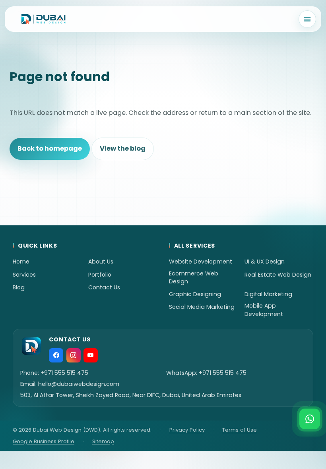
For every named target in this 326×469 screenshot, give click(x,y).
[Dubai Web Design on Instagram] (73, 355)
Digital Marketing (268, 294)
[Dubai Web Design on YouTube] (90, 355)
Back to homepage (49, 148)
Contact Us (104, 287)
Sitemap (103, 441)
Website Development (200, 262)
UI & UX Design (264, 262)
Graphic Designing (195, 294)
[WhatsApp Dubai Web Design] (309, 419)
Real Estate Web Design (277, 275)
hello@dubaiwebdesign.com (78, 384)
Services (24, 275)
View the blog (123, 148)
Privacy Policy (187, 430)
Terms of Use (239, 430)
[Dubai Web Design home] (43, 19)
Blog (19, 287)
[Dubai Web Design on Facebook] (56, 355)
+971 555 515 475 (64, 373)
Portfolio (99, 275)
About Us (100, 262)
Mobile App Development (263, 310)
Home (21, 262)
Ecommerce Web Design (193, 277)
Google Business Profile (43, 441)
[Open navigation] (307, 19)
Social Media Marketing (202, 307)
